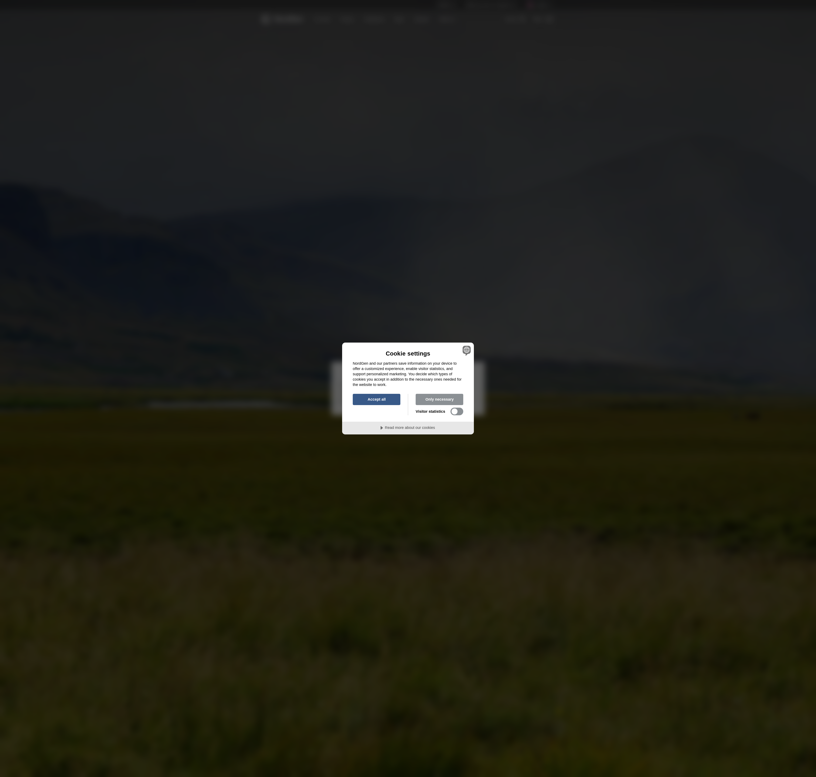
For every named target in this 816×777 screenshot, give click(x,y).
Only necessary (439, 399)
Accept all (377, 399)
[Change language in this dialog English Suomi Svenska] (466, 351)
